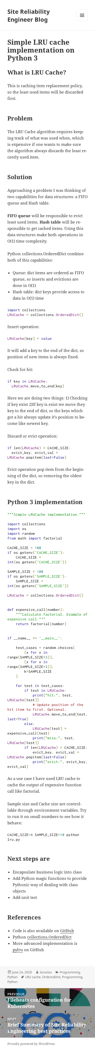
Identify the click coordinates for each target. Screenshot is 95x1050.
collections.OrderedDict (49, 937)
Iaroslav (46, 972)
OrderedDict (51, 977)
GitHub (67, 930)
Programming (70, 972)
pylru (18, 949)
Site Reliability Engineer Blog (28, 15)
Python (12, 977)
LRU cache (33, 977)
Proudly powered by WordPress (31, 1044)
